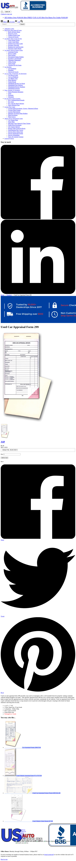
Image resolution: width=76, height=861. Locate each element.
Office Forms (12, 62)
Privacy (21, 836)
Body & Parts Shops (14, 32)
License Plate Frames (14, 110)
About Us (22, 829)
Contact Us (22, 831)
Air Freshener (12, 68)
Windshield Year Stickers (15, 85)
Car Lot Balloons (13, 77)
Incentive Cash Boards (14, 58)
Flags (9, 93)
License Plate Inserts (14, 112)
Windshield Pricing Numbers (16, 87)
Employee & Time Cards (15, 43)
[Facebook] (38, 219)
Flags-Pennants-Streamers (15, 92)
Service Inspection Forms (15, 133)
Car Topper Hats (13, 120)
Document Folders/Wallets (16, 57)
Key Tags (11, 102)
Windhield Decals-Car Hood (16, 83)
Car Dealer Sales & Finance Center (13, 50)
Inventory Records (13, 45)
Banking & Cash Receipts (15, 47)
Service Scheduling (13, 135)
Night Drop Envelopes (14, 125)
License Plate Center (9, 107)
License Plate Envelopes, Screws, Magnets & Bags (23, 108)
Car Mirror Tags (13, 78)
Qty (2, 454)
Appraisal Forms (13, 52)
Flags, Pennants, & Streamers (12, 90)
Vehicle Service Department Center (13, 118)
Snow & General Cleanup (15, 137)
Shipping (22, 834)
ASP (3, 442)
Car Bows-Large (13, 75)
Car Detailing (7, 67)
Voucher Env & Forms (14, 65)
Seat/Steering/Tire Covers (15, 130)
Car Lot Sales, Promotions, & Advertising (15, 73)
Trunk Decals (12, 82)
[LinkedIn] (38, 293)
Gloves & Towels (13, 37)
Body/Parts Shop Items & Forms (13, 30)
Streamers (11, 97)
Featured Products (9, 138)
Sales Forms (11, 63)
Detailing (11, 70)
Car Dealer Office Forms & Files (13, 38)
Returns (21, 833)
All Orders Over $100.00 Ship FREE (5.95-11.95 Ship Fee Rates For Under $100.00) (36, 17)
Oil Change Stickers (14, 127)
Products (9, 295)
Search (22, 24)
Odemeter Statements (14, 60)
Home (2, 295)
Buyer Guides (12, 53)
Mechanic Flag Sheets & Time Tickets (19, 123)
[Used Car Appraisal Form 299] (5, 438)
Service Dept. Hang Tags (15, 132)
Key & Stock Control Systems (12, 98)
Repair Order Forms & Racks (16, 128)
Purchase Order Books (14, 48)
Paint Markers (12, 80)
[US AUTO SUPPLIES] (24, 6)
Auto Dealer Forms (13, 40)
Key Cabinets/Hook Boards (16, 100)
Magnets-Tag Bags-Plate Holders (18, 113)
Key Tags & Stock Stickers (16, 103)
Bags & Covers (12, 33)
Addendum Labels (9, 28)
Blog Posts (22, 838)
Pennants (10, 95)
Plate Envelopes (13, 115)
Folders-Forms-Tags (14, 35)
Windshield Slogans (14, 88)
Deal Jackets (11, 55)
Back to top (4, 859)
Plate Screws (12, 117)
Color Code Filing (13, 42)
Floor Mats (11, 122)
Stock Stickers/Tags (14, 105)
